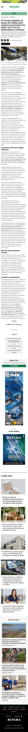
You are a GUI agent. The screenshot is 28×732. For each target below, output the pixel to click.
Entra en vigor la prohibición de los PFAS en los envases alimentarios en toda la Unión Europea (13, 500)
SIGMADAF (5, 700)
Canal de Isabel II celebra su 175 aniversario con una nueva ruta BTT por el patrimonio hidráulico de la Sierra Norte (14, 667)
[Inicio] (14, 7)
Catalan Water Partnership (14, 350)
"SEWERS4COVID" (15, 143)
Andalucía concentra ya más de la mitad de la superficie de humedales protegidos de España (13, 641)
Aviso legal (9, 725)
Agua (11, 17)
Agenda (5, 709)
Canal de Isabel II (7, 673)
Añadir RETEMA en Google (17, 40)
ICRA (14, 344)
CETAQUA (14, 352)
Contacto (14, 711)
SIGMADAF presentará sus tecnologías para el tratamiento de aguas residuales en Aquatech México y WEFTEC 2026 (13, 695)
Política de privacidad (16, 725)
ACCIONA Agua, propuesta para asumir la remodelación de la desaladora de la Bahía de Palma (13, 553)
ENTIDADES (16, 709)
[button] (2, 40)
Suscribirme (14, 366)
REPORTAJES (18, 707)
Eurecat (14, 348)
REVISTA (5, 707)
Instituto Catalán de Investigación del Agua (14, 341)
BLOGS (23, 707)
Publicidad (22, 709)
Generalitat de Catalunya (14, 324)
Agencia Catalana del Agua (14, 338)
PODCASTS (10, 709)
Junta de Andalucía (8, 645)
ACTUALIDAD (11, 707)
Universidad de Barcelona (14, 346)
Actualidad (4, 17)
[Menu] (2, 7)
